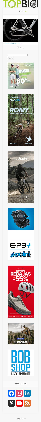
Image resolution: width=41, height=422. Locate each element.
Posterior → (17, 44)
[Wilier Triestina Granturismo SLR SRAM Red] (20, 42)
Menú (21, 11)
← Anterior (7, 44)
